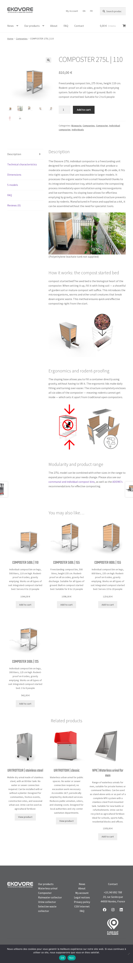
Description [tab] (14, 154)
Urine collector (47, 902)
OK (62, 957)
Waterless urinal (47, 888)
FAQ (66, 25)
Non (71, 957)
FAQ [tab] (9, 195)
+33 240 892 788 (113, 892)
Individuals (78, 129)
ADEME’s (117, 481)
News (10, 25)
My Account (72, 11)
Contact (79, 25)
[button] (48, 60)
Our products (32, 25)
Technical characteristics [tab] (22, 164)
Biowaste (76, 125)
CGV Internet (82, 906)
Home (10, 38)
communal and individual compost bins (71, 481)
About (53, 25)
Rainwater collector (50, 897)
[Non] (128, 954)
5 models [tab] (12, 185)
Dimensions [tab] (14, 174)
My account (82, 893)
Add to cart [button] (25, 604)
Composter (102, 125)
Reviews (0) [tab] (14, 205)
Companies (22, 38)
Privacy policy (82, 902)
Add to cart (84, 109)
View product (25, 816)
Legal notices (82, 897)
